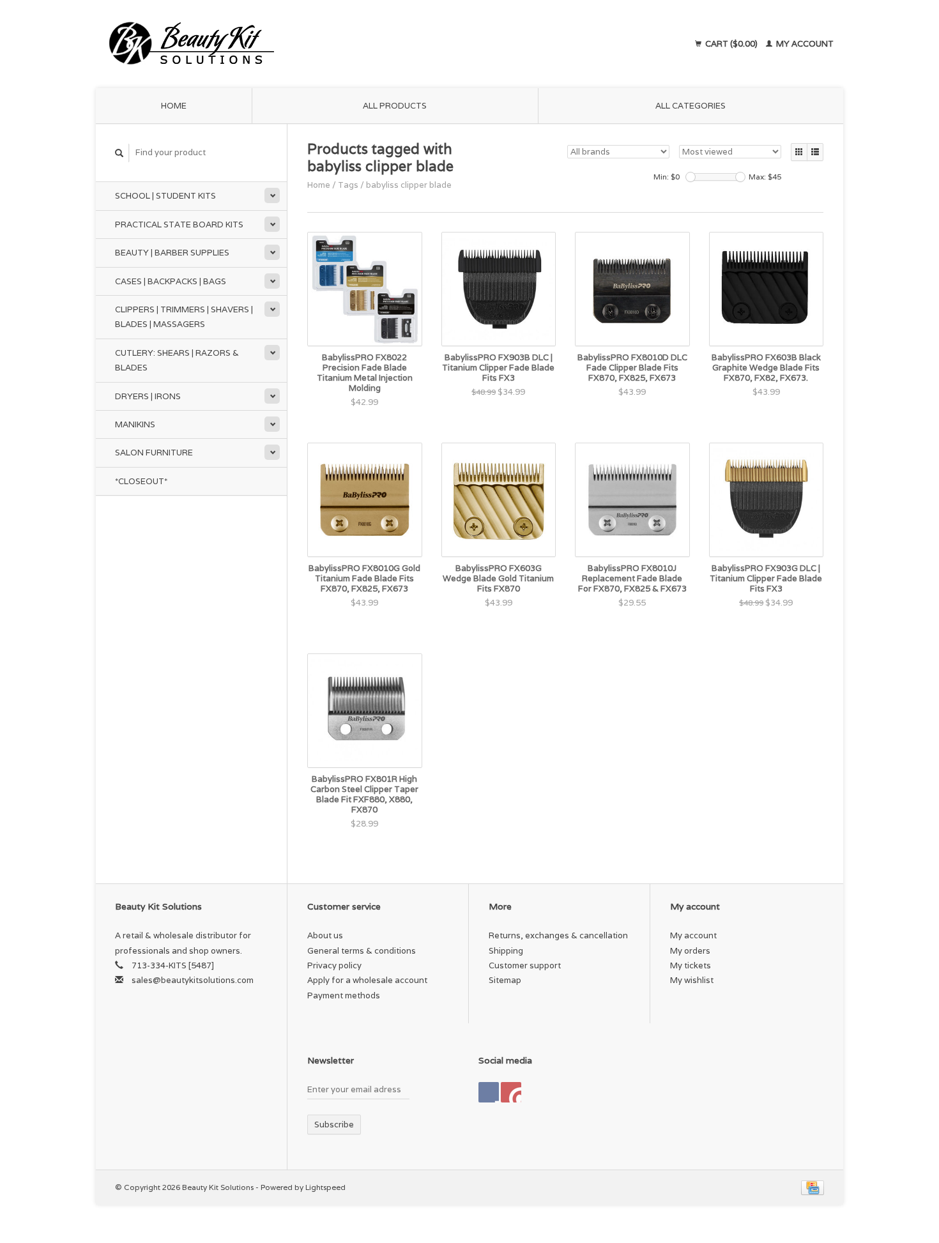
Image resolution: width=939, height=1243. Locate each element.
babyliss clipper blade (409, 184)
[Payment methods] (812, 1187)
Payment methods (343, 995)
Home (174, 105)
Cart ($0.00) (731, 43)
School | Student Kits (165, 195)
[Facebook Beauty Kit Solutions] (488, 1092)
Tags (348, 184)
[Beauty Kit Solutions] (307, 44)
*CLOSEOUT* (141, 481)
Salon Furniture (154, 452)
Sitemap (505, 980)
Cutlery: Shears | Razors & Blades (177, 360)
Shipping (506, 950)
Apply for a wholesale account (367, 980)
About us (325, 935)
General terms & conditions (361, 950)
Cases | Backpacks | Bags (170, 281)
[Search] (119, 153)
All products (395, 105)
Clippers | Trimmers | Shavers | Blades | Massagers (184, 317)
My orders (690, 950)
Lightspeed (325, 1187)
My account (804, 43)
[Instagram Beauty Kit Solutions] (511, 1092)
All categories (690, 105)
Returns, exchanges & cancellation (558, 935)
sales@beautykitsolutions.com (193, 980)
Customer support (525, 965)
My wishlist (692, 980)
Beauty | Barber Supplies (172, 252)
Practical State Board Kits (179, 224)
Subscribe (334, 1124)
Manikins (135, 424)
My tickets (690, 965)
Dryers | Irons (148, 396)
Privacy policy (334, 965)
